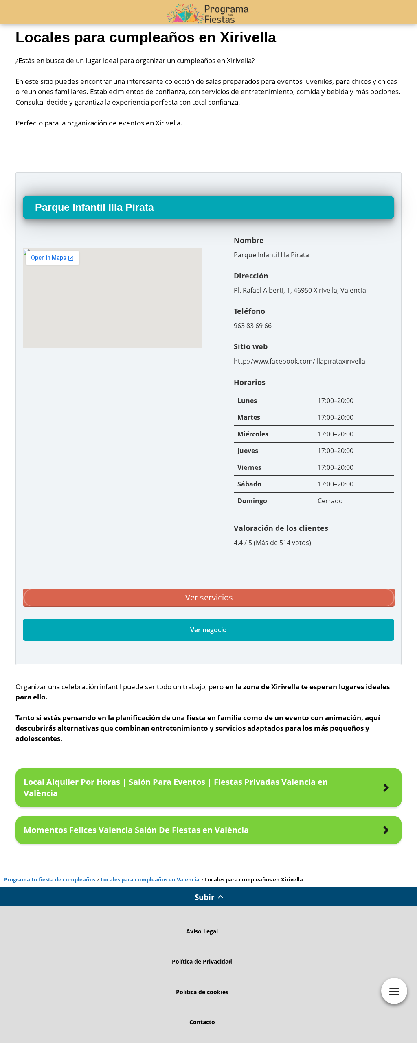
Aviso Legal (202, 931)
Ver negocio (208, 629)
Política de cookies (202, 992)
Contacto (202, 1022)
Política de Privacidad (202, 961)
